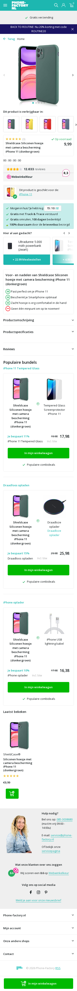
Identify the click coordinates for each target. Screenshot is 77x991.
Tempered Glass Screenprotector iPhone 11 (54, 409)
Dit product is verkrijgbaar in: (23, 112)
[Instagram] (38, 892)
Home (21, 39)
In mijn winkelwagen (42, 983)
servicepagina (51, 851)
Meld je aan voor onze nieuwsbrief (38, 900)
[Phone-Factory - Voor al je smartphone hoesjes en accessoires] (28, 5)
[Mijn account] (63, 5)
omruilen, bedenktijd (35, 219)
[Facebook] (31, 892)
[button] (33, 103)
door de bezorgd (37, 224)
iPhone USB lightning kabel (54, 642)
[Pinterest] (46, 892)
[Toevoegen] (12, 794)
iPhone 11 (25, 194)
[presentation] (4, 75)
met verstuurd (34, 214)
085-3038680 (65, 819)
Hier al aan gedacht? (17, 233)
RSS (58, 968)
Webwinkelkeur (59, 873)
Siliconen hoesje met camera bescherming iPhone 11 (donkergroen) (17, 765)
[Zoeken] (56, 5)
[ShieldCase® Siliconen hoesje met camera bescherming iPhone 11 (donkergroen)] (19, 735)
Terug (11, 39)
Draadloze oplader (54, 524)
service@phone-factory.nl (57, 837)
